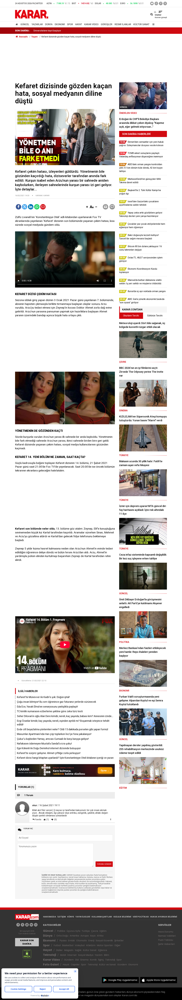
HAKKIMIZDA (49, 916)
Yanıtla (38, 819)
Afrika (100, 935)
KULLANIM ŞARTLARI (102, 916)
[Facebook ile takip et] (161, 3)
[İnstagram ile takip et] (156, 3)
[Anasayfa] (17, 24)
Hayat (78, 24)
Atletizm (90, 945)
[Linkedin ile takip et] (31, 925)
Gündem (69, 959)
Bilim (106, 955)
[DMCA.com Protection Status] (27, 953)
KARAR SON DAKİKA (27, 942)
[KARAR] (31, 14)
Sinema (84, 959)
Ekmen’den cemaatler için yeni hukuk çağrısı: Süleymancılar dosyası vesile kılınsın (73, 30)
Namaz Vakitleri (167, 935)
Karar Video (91, 24)
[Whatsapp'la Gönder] (37, 206)
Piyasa (63, 940)
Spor (70, 24)
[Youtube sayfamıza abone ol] (27, 925)
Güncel (24, 24)
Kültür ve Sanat (107, 964)
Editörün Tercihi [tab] (155, 315)
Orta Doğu (62, 935)
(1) (47, 819)
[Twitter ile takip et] (165, 3)
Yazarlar (37, 24)
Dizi (77, 959)
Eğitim (103, 931)
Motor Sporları (105, 945)
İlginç (101, 959)
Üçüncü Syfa (73, 931)
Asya (92, 935)
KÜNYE (70, 916)
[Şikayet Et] (110, 819)
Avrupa (84, 935)
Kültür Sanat (141, 24)
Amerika (74, 935)
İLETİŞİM (61, 916)
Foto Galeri (51, 964)
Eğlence (102, 950)
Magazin (68, 950)
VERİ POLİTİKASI (141, 916)
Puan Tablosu (165, 940)
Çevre (94, 931)
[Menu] (153, 24)
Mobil (63, 955)
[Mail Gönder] (43, 206)
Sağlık (78, 950)
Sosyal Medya (85, 955)
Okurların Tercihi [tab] (131, 315)
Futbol (57, 945)
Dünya (48, 24)
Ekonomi (60, 24)
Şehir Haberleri (166, 944)
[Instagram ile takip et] (36, 925)
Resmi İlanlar (123, 24)
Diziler (59, 950)
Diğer (117, 945)
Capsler (75, 964)
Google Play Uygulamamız (122, 980)
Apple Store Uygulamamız (161, 980)
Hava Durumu (165, 931)
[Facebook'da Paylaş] (18, 206)
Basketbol (67, 945)
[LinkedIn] (30, 206)
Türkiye (86, 931)
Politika (61, 931)
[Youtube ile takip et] (152, 3)
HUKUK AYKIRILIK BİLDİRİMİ (163, 916)
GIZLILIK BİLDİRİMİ (122, 916)
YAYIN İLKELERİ (83, 916)
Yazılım (99, 955)
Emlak (71, 940)
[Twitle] (24, 206)
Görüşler (106, 24)
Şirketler (119, 940)
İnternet (72, 955)
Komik (93, 959)
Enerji (91, 940)
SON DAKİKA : (22, 30)
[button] (87, 207)
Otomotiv (81, 940)
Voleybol (80, 945)
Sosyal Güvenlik (104, 940)
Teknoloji (49, 955)
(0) (55, 819)
